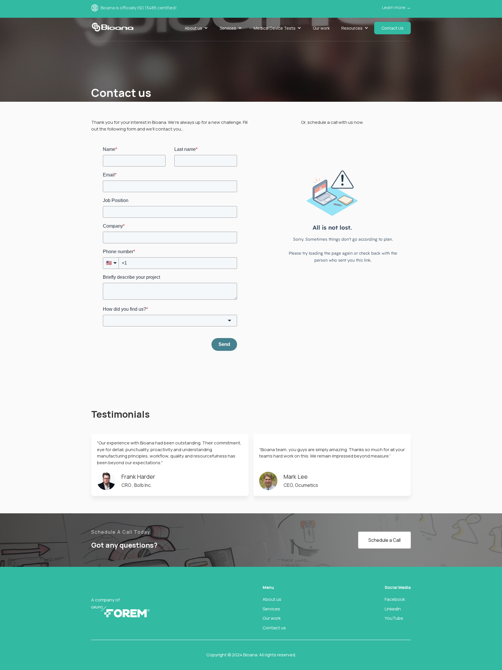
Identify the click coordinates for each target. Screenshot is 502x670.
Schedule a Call (384, 540)
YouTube (394, 618)
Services (228, 28)
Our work (321, 28)
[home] (112, 27)
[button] (196, 28)
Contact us (274, 628)
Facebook (395, 599)
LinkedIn (393, 609)
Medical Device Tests (274, 28)
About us (272, 599)
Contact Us (392, 28)
